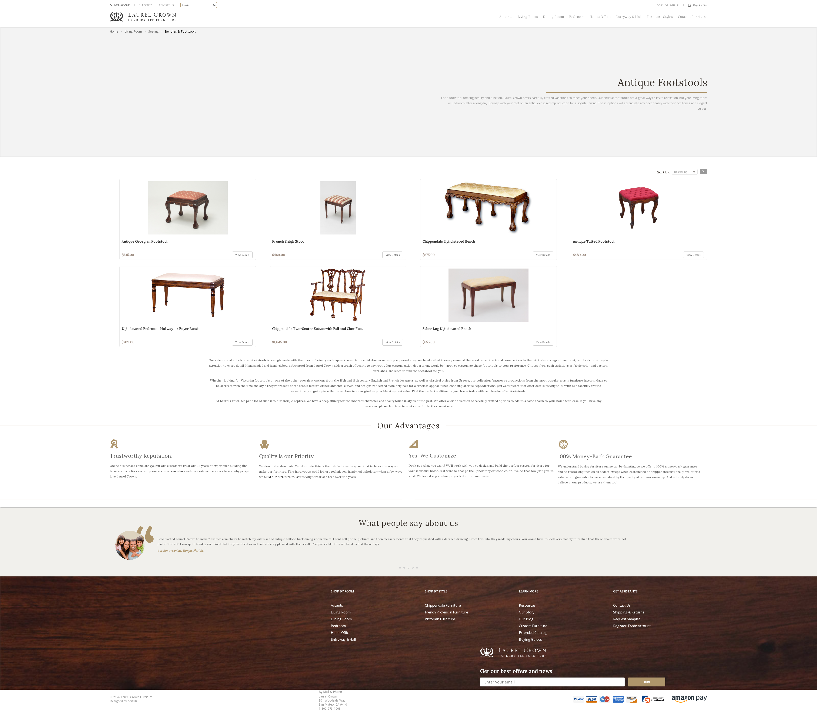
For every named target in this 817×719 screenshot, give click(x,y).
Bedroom (576, 16)
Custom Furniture (692, 16)
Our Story (145, 5)
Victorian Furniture (440, 619)
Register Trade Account (632, 625)
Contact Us (166, 5)
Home (114, 31)
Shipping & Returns (628, 612)
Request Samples (626, 619)
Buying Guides (530, 639)
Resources (527, 605)
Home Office (600, 16)
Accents (506, 16)
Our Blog (526, 619)
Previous (10, 456)
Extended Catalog (533, 632)
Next (806, 456)
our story (178, 471)
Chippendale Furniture (443, 605)
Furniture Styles (660, 16)
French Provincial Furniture (446, 612)
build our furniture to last (282, 477)
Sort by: (663, 172)
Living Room (528, 16)
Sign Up (674, 5)
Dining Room (553, 16)
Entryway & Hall (628, 16)
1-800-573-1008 (122, 5)
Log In (660, 5)
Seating (153, 31)
